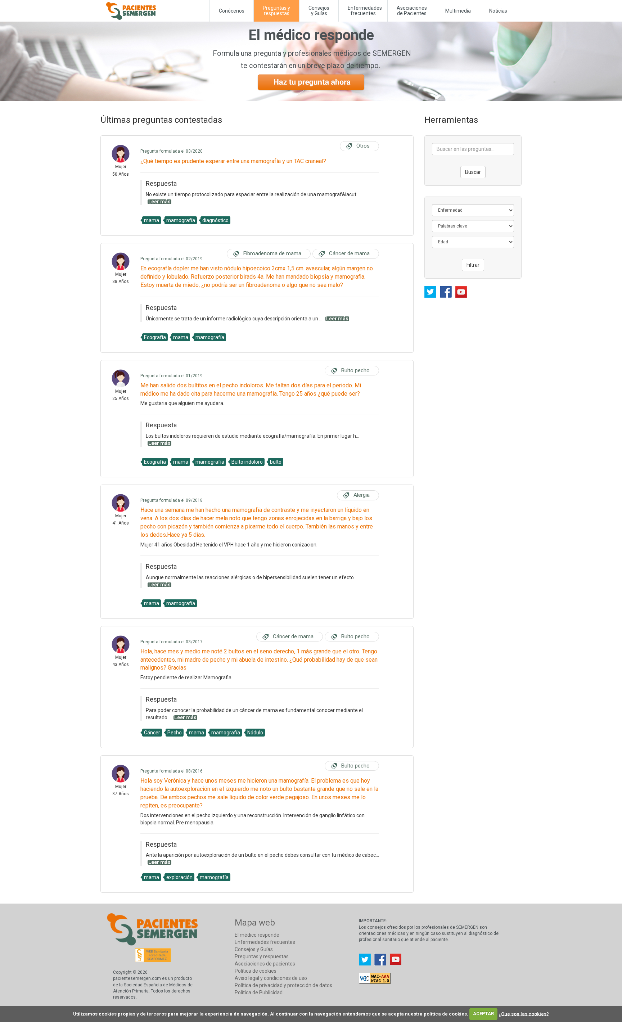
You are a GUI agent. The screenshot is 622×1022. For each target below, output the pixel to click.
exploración (179, 877)
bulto (275, 462)
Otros (363, 146)
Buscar (473, 172)
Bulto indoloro (247, 462)
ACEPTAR (483, 1013)
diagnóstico (215, 220)
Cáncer (152, 732)
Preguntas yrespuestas (276, 10)
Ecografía (155, 337)
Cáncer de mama (349, 253)
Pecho (174, 732)
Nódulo (255, 732)
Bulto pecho (355, 370)
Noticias (498, 11)
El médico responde (257, 935)
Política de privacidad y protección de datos (283, 985)
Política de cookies (255, 971)
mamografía (180, 220)
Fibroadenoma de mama (272, 253)
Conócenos (231, 11)
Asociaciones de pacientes (265, 964)
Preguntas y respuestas (262, 956)
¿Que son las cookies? (524, 1013)
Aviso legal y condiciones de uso (271, 978)
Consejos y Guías (318, 10)
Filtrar (472, 265)
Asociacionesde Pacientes (412, 10)
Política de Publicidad (259, 992)
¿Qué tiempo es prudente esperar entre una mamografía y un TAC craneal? (233, 161)
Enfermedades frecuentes (265, 942)
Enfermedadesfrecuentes (365, 10)
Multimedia (458, 11)
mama (151, 220)
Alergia (361, 495)
